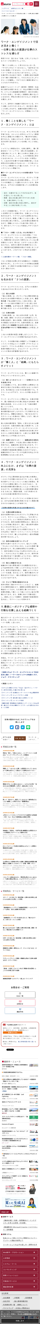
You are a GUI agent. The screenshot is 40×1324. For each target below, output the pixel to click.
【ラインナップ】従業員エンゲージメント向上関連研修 (20, 692)
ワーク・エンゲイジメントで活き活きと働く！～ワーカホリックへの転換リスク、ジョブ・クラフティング (32, 738)
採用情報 (28, 1298)
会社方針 (6, 1301)
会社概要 (6, 1298)
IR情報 (17, 1298)
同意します (20, 1321)
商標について (22, 1305)
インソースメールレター (8, 11)
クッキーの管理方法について (27, 1314)
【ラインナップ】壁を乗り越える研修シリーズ (17, 698)
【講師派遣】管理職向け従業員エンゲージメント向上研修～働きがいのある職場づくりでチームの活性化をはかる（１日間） (20, 705)
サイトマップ (8, 1308)
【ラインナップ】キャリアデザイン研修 (14, 695)
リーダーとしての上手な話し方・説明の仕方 (20, 1244)
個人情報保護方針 (21, 1301)
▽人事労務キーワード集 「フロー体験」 (17, 257)
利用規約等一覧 (9, 1305)
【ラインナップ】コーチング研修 (12, 700)
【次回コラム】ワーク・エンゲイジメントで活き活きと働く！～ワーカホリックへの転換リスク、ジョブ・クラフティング (20, 674)
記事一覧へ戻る (20, 738)
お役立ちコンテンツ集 (17, 8)
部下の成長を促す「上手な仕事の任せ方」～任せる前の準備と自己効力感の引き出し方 (7, 738)
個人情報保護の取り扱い (26, 1041)
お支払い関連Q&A (23, 1308)
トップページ (5, 8)
